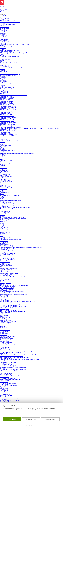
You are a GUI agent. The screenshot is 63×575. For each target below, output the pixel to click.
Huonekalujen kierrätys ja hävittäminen (9, 400)
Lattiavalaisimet (17, 239)
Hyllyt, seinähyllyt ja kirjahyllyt (7, 205)
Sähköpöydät (8, 269)
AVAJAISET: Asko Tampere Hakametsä (10, 22)
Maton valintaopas (12, 385)
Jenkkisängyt (13, 75)
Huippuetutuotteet (4, 323)
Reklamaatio (5, 337)
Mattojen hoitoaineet (7, 302)
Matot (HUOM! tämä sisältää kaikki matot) (12, 310)
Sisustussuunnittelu (6, 364)
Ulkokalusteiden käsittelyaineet (7, 258)
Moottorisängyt (3, 76)
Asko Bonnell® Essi (7, 114)
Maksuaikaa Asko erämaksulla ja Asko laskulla (11, 356)
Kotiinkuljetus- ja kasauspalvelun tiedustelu (13, 369)
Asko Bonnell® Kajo (7, 124)
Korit (1, 226)
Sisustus (2, 216)
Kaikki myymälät (4, 327)
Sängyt (18, 74)
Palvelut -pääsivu (4, 333)
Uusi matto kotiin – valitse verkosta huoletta (25, 359)
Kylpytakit (2, 281)
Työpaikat (4, 341)
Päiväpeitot (2, 149)
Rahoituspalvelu (4, 353)
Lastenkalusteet (6, 293)
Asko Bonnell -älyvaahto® (6, 393)
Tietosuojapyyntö (6, 340)
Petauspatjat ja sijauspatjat (6, 88)
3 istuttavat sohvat (4, 28)
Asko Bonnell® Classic (8, 109)
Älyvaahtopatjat (4, 91)
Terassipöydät (3, 249)
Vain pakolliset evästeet (31, 419)
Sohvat (14, 24)
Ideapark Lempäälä (4, 328)
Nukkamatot (24, 67)
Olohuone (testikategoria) (8, 305)
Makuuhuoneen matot (5, 152)
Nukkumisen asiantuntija (6, 391)
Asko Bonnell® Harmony (6, 103)
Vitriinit (2, 58)
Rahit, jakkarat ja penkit (6, 51)
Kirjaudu (5, 6)
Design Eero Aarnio (7, 289)
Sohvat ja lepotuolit (18, 375)
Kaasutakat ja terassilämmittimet (8, 259)
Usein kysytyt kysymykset (8, 344)
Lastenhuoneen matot (5, 180)
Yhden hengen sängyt (5, 83)
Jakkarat (28, 53)
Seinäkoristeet (3, 231)
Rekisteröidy (3, 8)
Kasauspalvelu (3, 368)
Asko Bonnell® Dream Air (8, 106)
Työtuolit (2, 270)
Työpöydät (15, 268)
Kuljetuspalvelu (22, 367)
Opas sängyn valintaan (7, 135)
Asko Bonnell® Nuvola (8, 119)
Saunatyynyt (3, 280)
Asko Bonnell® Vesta (7, 116)
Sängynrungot (3, 81)
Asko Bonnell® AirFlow (8, 107)
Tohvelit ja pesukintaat (5, 283)
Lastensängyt (3, 82)
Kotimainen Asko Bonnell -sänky (8, 383)
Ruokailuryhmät (19, 184)
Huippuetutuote (6, 363)
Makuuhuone (3, 72)
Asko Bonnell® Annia (7, 111)
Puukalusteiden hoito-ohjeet (6, 396)
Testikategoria (5, 320)
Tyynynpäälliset (6, 147)
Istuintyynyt (3, 191)
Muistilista (2, 10)
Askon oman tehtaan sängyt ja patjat (11, 127)
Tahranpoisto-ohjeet (5, 394)
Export (4, 39)
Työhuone (2, 267)
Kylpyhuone (5, 275)
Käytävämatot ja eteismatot (6, 161)
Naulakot (19, 200)
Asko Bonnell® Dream (8, 105)
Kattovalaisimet (4, 241)
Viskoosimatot (3, 175)
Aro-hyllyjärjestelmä (5, 211)
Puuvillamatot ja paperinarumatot (8, 163)
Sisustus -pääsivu (4, 382)
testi (14, 321)
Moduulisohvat (3, 33)
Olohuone (2, 23)
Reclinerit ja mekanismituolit (7, 46)
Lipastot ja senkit (15, 56)
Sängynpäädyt (3, 79)
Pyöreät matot (3, 170)
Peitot (1, 138)
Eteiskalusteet (3, 199)
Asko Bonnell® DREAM (8, 129)
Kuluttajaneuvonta (6, 338)
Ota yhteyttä (5, 343)
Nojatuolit (2, 45)
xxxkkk (4, 314)
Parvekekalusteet (4, 255)
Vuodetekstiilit (3, 139)
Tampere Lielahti (4, 331)
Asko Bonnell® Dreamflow (7, 101)
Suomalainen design (7, 284)
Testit (3, 319)
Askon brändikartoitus (10, 379)
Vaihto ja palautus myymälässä (9, 370)
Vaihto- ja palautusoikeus (6, 358)
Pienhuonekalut (6, 290)
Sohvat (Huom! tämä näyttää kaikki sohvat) (12, 311)
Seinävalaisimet (4, 243)
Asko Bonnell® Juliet (7, 108)
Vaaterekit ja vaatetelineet (6, 202)
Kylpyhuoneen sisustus (5, 237)
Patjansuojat (3, 144)
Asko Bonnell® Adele (7, 113)
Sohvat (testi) (22, 306)
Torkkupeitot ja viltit (5, 220)
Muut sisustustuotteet (5, 232)
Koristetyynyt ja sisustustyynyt (18, 217)
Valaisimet (2, 238)
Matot (1, 159)
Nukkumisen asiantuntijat (6, 361)
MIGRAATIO (5, 322)
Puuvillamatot (3, 71)
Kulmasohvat (3, 32)
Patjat (1, 86)
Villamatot (2, 69)
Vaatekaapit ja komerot (5, 212)
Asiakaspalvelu (3, 335)
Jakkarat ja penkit (4, 192)
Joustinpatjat (3, 90)
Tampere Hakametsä (5, 330)
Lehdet (6, 373)
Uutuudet (4, 346)
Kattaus (2, 190)
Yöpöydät (2, 148)
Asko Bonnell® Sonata (8, 117)
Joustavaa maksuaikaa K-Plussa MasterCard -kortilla (22, 354)
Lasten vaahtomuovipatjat (20, 294)
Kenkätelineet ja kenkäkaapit (7, 203)
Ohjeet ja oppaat (4, 384)
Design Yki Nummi (7, 288)
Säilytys (2, 55)
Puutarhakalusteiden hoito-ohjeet (8, 401)
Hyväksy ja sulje (12, 419)
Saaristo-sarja (3, 234)
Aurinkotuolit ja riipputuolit (6, 254)
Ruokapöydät (5, 65)
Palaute (11, 336)
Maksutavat (3, 348)
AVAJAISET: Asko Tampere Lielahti (9, 20)
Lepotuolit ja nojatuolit (5, 43)
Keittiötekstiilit (3, 233)
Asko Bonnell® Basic (22, 95)
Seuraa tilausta (3, 9)
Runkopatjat (3, 77)
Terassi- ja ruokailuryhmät (6, 250)
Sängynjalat (3, 80)
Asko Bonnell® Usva (7, 123)
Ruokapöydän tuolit (5, 186)
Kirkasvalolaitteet (4, 244)
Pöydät (1, 61)
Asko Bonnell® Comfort (6, 96)
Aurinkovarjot (3, 257)
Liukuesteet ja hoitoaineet (6, 176)
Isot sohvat (2, 29)
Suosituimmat (5, 264)
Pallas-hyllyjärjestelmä (5, 210)
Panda (3, 40)
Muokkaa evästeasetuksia (50, 419)
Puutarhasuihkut (4, 260)
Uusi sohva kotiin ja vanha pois (26, 351)
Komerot (2, 60)
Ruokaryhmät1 (5, 317)
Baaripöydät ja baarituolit (6, 187)
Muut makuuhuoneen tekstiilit (7, 150)
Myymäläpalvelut (9, 366)
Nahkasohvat (3, 34)
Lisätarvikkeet (3, 35)
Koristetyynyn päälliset (20, 218)
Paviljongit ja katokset (5, 252)
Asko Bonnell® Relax (5, 100)
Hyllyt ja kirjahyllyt (4, 59)
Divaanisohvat (3, 30)
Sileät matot (3, 173)
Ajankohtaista (6, 342)
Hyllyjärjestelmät (4, 206)
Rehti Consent (34, 425)
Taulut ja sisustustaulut (5, 225)
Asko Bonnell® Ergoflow (6, 98)
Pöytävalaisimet (4, 242)
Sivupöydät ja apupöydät (6, 64)
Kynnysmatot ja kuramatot (6, 181)
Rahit (1, 54)
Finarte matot (3, 179)
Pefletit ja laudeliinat (5, 279)
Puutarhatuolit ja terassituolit (7, 248)
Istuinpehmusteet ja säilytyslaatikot (8, 253)
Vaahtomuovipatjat (4, 92)
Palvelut (2, 332)
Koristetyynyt (3, 38)
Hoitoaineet (3, 36)
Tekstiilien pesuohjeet (5, 399)
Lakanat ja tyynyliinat (5, 145)
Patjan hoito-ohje (4, 389)
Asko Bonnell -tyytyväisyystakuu (8, 362)
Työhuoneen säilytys (5, 272)
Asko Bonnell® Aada (7, 112)
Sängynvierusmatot (29, 153)
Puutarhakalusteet (6, 246)
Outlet (1, 325)
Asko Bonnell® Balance (6, 102)
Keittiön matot (3, 189)
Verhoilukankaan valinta (10, 398)
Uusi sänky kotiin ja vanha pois (10, 352)
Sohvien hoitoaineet (30, 301)
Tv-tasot (2, 49)
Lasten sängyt (5, 312)
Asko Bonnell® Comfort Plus (7, 97)
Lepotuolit (27, 44)
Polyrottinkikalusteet (5, 262)
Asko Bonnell (3, 93)
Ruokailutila (3, 182)
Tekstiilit (4, 377)
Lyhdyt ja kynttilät (4, 227)
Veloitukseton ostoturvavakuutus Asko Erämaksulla (14, 357)
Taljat (1, 156)
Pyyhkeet (2, 278)
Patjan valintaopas (4, 387)
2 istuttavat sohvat (4, 27)
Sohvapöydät (13, 62)
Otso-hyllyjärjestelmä (25, 207)
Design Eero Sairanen (21, 285)
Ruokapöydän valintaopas (6, 395)
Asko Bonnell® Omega (8, 118)
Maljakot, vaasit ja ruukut (6, 229)
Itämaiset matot (3, 168)
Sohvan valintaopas (4, 388)
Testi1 (14, 307)
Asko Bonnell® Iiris (7, 121)
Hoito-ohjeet (5, 374)
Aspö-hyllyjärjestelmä (7, 208)
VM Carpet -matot (4, 177)
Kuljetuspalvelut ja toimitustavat (8, 349)
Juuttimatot (2, 70)
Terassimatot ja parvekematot (7, 166)
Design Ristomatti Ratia (8, 286)
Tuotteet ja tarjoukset (5, 18)
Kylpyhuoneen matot (5, 174)
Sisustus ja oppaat (4, 380)
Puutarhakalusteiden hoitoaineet (10, 304)
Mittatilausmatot (4, 171)
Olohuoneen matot (4, 66)
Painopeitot (2, 142)
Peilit (1, 222)
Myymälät (2, 326)
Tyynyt (1, 137)
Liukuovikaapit (14, 213)
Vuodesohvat (13, 25)
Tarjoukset (2, 19)
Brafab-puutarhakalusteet (6, 265)
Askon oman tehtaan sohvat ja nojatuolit (12, 50)
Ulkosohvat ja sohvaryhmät (35, 247)
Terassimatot (3, 263)
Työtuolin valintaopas (5, 390)
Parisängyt (2, 85)
